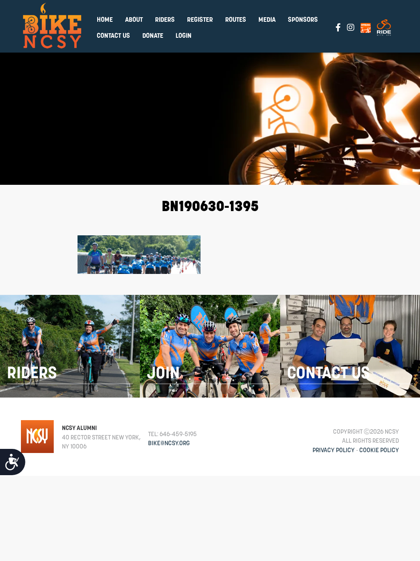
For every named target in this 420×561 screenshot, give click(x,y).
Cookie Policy (379, 450)
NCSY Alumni (79, 428)
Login (184, 35)
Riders (165, 19)
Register (200, 19)
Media (267, 19)
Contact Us (113, 35)
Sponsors (303, 19)
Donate (152, 35)
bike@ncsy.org (169, 443)
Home (105, 19)
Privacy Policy (334, 450)
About (134, 19)
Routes (235, 19)
